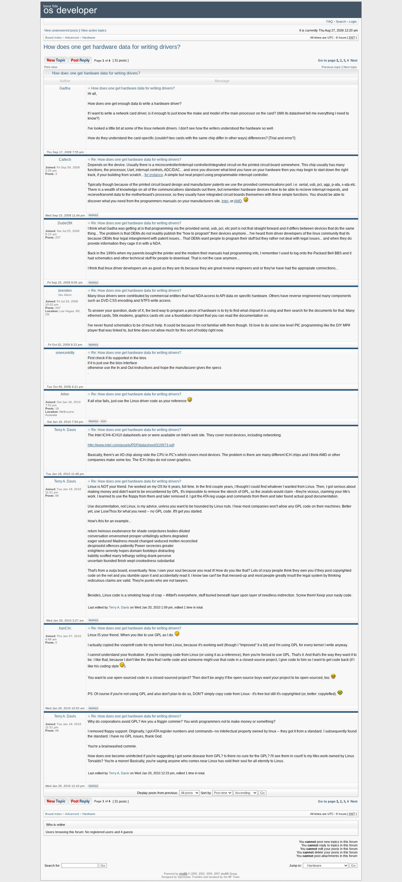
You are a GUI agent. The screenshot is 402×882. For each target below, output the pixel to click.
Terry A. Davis (119, 607)
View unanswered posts (61, 30)
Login (353, 21)
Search (341, 21)
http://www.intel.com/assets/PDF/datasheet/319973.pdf (131, 445)
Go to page (326, 60)
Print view (50, 67)
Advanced (72, 37)
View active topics (94, 30)
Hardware (88, 37)
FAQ (329, 21)
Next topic (350, 67)
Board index (53, 37)
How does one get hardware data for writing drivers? (112, 47)
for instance (153, 175)
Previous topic (331, 67)
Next (354, 60)
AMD (238, 201)
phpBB (183, 873)
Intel (225, 201)
